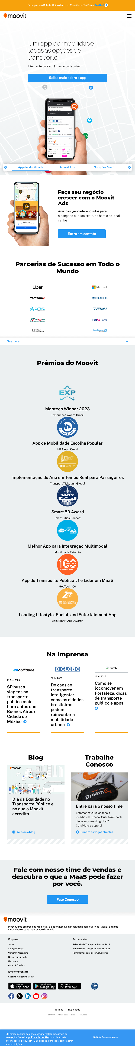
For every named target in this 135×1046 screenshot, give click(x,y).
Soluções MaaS (104, 167)
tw (20, 996)
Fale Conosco (68, 899)
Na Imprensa (67, 654)
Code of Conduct (16, 965)
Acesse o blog (26, 832)
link (28, 996)
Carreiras (13, 961)
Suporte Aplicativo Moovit (21, 977)
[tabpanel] (67, 98)
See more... (14, 341)
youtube (36, 996)
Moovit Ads (67, 167)
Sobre (11, 944)
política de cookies (38, 1037)
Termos (59, 1009)
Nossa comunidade (17, 957)
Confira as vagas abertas (97, 832)
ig (44, 996)
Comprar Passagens (18, 953)
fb (11, 996)
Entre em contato (82, 234)
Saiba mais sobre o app (67, 78)
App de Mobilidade (30, 167)
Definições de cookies (105, 1037)
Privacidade (73, 1009)
